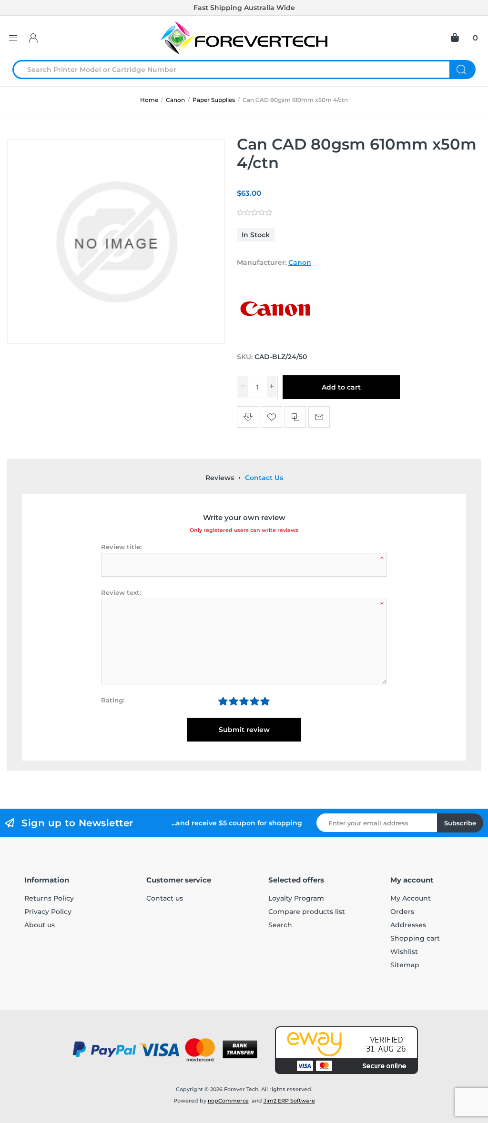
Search (462, 69)
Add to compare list (295, 417)
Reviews (219, 477)
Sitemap (404, 965)
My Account (410, 898)
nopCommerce (228, 1100)
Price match (247, 417)
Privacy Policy (47, 911)
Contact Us (264, 477)
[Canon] (275, 338)
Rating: (112, 700)
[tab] (219, 477)
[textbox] (236, 69)
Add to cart (341, 387)
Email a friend (319, 417)
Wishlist (404, 951)
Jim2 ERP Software (289, 1100)
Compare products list (306, 911)
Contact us (164, 898)
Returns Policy (49, 898)
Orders (402, 911)
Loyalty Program (296, 898)
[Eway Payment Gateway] (346, 1050)
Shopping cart (415, 938)
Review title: (121, 547)
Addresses (408, 925)
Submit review (244, 729)
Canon (299, 262)
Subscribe (460, 823)
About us (39, 925)
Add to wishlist (271, 417)
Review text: (121, 592)
